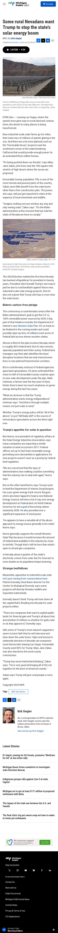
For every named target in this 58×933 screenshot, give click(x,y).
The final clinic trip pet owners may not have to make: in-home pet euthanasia (29, 817)
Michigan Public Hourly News (17, 899)
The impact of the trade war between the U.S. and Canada (27, 805)
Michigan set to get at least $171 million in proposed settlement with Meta (28, 793)
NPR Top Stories (18, 692)
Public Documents (13, 894)
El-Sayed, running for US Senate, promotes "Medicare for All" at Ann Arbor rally (29, 757)
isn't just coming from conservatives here (25, 578)
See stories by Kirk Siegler (31, 730)
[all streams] (54, 929)
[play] (4, 929)
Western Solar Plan (27, 325)
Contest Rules (11, 905)
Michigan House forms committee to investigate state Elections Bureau (26, 768)
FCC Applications (12, 917)
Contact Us (10, 882)
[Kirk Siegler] (9, 715)
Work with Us (10, 888)
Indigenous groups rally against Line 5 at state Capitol (25, 780)
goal (24, 506)
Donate (49, 4)
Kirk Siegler (16, 38)
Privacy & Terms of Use (15, 911)
